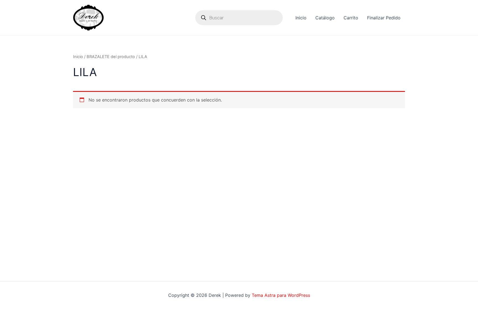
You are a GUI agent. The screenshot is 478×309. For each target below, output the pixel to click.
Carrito (351, 17)
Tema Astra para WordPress (281, 295)
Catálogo (325, 17)
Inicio (300, 17)
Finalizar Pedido (384, 17)
